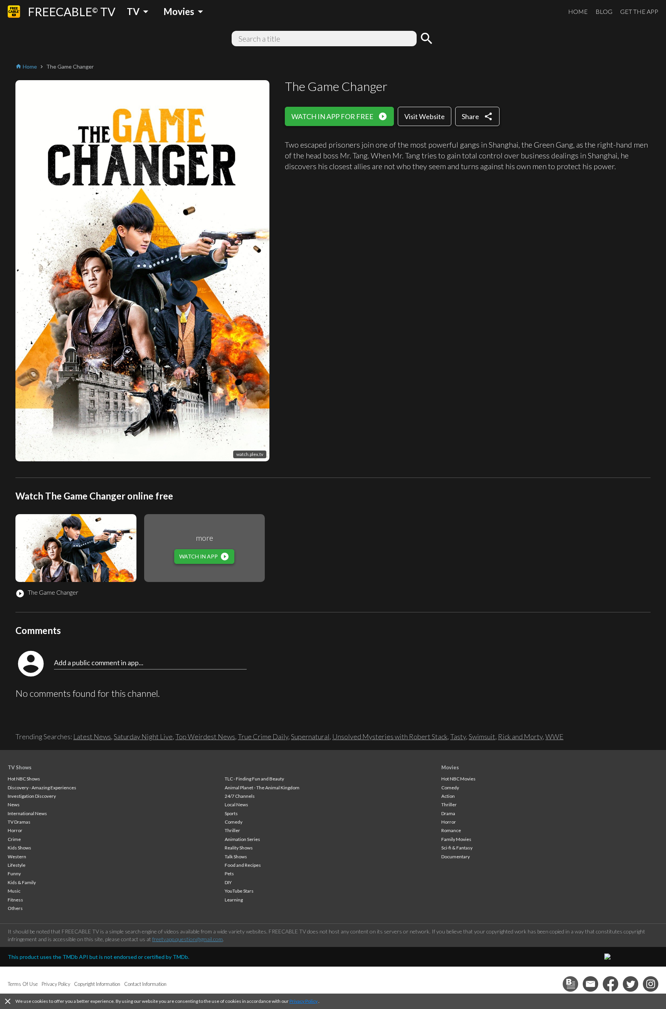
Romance (451, 830)
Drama (448, 813)
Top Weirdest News (205, 736)
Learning (234, 900)
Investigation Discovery (32, 796)
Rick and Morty (520, 736)
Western (17, 856)
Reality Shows (239, 848)
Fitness (15, 900)
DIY (228, 882)
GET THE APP (639, 11)
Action (448, 796)
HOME (578, 11)
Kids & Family (22, 882)
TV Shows (20, 767)
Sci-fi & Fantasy (457, 848)
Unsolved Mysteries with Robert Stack (389, 736)
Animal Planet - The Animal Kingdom (262, 787)
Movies (450, 767)
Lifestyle (16, 865)
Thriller (232, 830)
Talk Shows (236, 856)
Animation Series (242, 839)
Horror (15, 830)
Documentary (455, 856)
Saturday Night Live (143, 736)
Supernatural (310, 736)
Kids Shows (19, 848)
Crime (14, 839)
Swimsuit (482, 736)
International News (27, 813)
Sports (231, 813)
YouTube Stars (239, 891)
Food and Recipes (243, 865)
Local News (236, 804)
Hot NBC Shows (24, 779)
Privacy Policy (303, 1001)
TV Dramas (19, 822)
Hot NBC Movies (458, 779)
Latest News (92, 736)
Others (15, 908)
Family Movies (456, 839)
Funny (14, 873)
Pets (229, 873)
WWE (554, 736)
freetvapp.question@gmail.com (187, 939)
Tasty (458, 736)
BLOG (603, 11)
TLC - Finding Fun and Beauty (254, 779)
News (14, 804)
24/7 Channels (240, 796)
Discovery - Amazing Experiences (42, 787)
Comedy (233, 822)
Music (14, 891)
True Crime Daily (263, 736)
